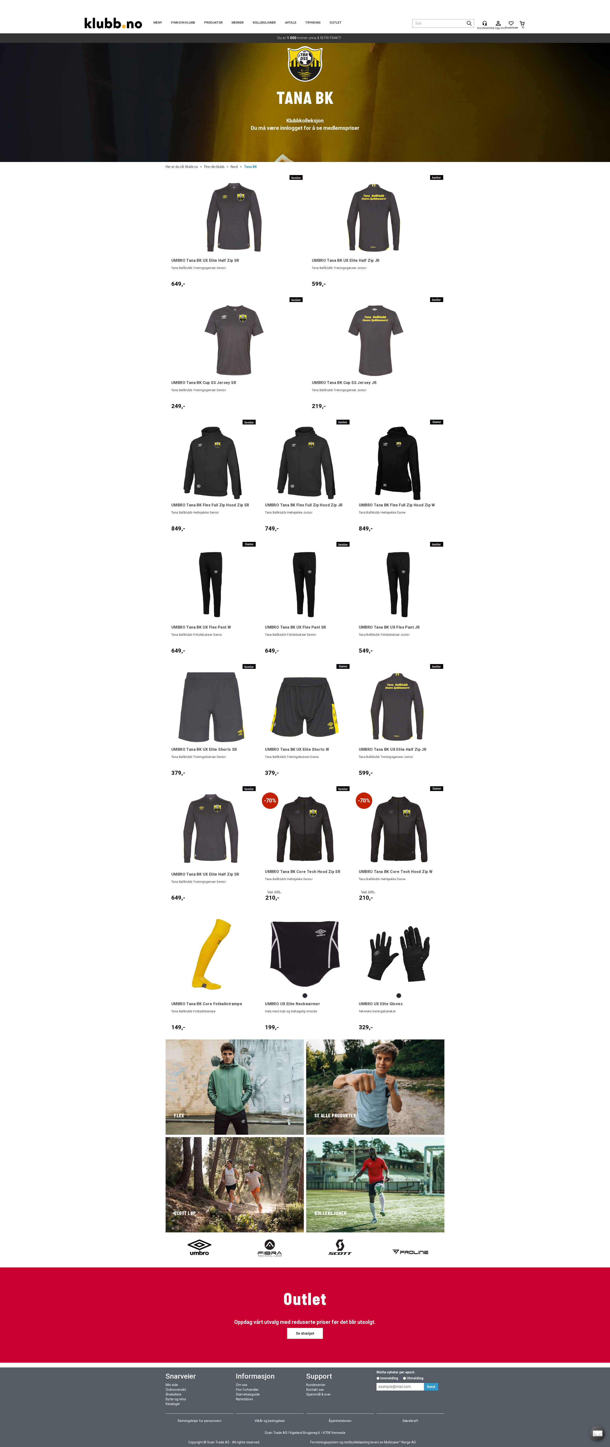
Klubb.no (191, 167)
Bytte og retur (176, 1399)
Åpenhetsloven (340, 1421)
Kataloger (173, 1404)
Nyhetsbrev (244, 1399)
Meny (157, 22)
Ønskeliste (173, 1394)
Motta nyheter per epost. (395, 1372)
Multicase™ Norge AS (400, 1442)
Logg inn (498, 23)
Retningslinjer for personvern (199, 1421)
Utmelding (415, 1378)
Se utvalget (305, 1333)
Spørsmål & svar (318, 1394)
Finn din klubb (183, 22)
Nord (234, 167)
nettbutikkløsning (357, 1442)
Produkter (213, 22)
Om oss (241, 1385)
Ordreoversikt (176, 1390)
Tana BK (250, 167)
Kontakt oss (315, 1390)
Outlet (335, 22)
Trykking (312, 22)
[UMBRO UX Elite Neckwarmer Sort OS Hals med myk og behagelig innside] (305, 954)
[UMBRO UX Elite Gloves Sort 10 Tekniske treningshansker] (399, 954)
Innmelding (389, 1378)
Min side (172, 1385)
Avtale (290, 22)
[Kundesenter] (484, 23)
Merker (238, 22)
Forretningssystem (324, 1442)
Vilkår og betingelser (269, 1421)
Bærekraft (410, 1421)
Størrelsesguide (248, 1394)
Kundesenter (315, 1385)
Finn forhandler (247, 1390)
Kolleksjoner (264, 22)
